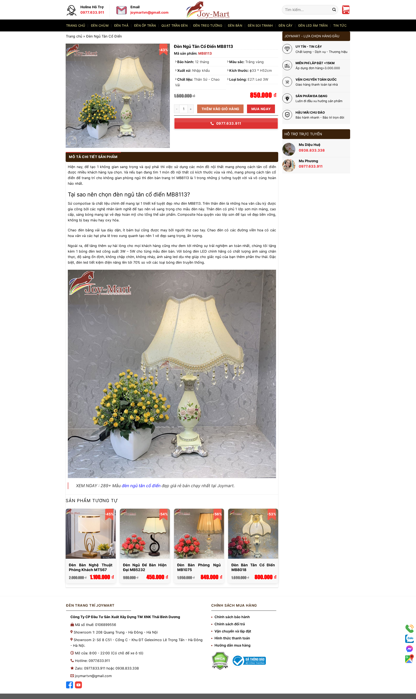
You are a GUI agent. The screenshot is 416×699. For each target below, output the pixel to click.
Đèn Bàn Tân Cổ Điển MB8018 (253, 567)
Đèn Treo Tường (207, 25)
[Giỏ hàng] (345, 9)
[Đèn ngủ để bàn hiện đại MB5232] (145, 534)
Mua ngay (261, 109)
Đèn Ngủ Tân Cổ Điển (104, 36)
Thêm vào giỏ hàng (220, 109)
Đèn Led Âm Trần (313, 25)
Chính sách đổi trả (229, 624)
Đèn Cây (286, 25)
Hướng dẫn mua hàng (232, 645)
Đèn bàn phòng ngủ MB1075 (199, 567)
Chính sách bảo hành (232, 617)
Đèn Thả (121, 25)
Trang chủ (75, 25)
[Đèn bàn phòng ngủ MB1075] (199, 534)
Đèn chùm (100, 25)
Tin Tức (339, 25)
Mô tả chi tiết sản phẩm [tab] (93, 157)
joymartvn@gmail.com (93, 676)
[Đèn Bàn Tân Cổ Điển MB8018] (253, 534)
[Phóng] (71, 141)
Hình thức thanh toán (232, 638)
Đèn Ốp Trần (145, 25)
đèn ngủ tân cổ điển (141, 485)
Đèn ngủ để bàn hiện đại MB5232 (144, 567)
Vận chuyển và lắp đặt (232, 631)
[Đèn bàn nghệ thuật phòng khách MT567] (90, 534)
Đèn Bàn (235, 25)
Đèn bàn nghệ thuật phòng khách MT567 (90, 567)
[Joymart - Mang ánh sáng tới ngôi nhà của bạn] (208, 9)
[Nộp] (334, 9)
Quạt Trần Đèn (174, 25)
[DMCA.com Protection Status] (220, 661)
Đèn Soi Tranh (260, 25)
